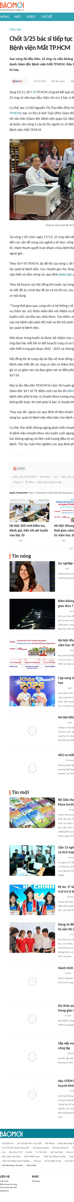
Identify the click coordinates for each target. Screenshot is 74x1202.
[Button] (25, 81)
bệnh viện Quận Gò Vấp (50, 482)
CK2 (55, 477)
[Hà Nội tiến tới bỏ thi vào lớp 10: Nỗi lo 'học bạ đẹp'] (32, 730)
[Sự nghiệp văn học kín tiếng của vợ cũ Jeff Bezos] (32, 576)
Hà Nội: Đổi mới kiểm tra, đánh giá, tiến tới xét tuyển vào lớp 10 (28, 530)
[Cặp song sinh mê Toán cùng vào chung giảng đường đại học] (32, 691)
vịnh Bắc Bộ (7, 1143)
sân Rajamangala (41, 1148)
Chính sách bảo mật (8, 1188)
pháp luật (65, 274)
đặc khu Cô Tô (15, 1152)
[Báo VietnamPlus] (62, 651)
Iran (4, 1152)
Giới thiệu (4, 1181)
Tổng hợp (36, 1181)
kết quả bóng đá (60, 1148)
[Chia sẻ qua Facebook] (12, 454)
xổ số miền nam (32, 1157)
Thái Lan (37, 1161)
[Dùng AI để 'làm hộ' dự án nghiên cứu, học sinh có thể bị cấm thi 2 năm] (32, 937)
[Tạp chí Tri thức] (60, 569)
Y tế (33, 92)
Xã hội (29, 1152)
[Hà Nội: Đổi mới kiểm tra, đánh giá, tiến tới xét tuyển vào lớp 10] (29, 510)
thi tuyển (45, 477)
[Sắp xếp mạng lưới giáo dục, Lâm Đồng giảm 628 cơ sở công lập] (32, 1056)
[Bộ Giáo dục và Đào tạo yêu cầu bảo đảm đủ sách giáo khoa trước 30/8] (32, 813)
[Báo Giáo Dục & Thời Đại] (60, 973)
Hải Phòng (49, 1143)
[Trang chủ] (12, 6)
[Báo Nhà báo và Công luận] (62, 611)
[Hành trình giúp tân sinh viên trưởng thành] (32, 981)
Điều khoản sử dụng (8, 1184)
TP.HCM (14, 113)
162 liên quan (58, 81)
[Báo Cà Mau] (62, 810)
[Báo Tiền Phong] (61, 723)
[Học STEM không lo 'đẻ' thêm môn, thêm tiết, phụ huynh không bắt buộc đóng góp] (32, 1094)
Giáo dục (15, 29)
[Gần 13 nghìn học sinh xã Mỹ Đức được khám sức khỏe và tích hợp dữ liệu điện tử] (32, 860)
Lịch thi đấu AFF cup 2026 (29, 1143)
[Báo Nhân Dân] (12, 541)
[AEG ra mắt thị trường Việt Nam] (32, 768)
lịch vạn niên (56, 1152)
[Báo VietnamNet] (17, 81)
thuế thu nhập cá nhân (54, 1157)
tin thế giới (41, 1152)
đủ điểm (29, 482)
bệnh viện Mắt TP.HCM (24, 477)
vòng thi (17, 482)
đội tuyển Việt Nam (11, 1157)
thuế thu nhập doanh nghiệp (16, 1161)
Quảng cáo (4, 1191)
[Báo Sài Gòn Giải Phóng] (61, 688)
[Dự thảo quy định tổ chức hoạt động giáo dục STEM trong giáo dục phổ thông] (32, 1018)
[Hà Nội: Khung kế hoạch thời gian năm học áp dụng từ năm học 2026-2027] (32, 653)
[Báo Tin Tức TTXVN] (56, 541)
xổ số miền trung (53, 1161)
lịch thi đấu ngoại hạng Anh (15, 1148)
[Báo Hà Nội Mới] (62, 858)
